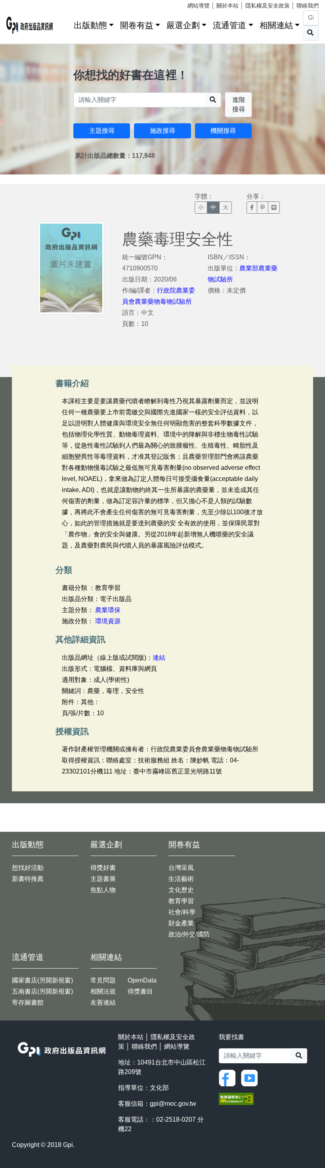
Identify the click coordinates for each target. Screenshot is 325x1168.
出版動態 (90, 25)
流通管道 (229, 25)
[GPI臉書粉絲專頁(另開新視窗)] (229, 1077)
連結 (159, 657)
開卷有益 (136, 25)
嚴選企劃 (183, 25)
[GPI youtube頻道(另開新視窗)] (251, 1077)
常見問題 (103, 980)
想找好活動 (28, 867)
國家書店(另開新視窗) (42, 980)
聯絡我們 (307, 5)
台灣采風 (181, 867)
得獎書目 (140, 991)
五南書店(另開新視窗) (42, 991)
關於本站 (227, 5)
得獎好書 (103, 867)
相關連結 (276, 25)
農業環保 (107, 610)
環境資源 (107, 621)
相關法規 (103, 991)
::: (65, 23)
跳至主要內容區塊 (22, 4)
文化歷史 (181, 890)
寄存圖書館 (28, 1002)
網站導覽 (198, 5)
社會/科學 (181, 912)
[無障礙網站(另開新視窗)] (236, 1098)
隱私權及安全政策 (267, 5)
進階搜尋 (238, 104)
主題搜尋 (102, 130)
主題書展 (103, 878)
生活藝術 (181, 878)
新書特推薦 (28, 878)
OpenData (142, 980)
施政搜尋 (162, 130)
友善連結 (103, 1002)
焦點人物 (103, 890)
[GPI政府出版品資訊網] (29, 25)
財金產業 (181, 923)
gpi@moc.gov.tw (173, 1103)
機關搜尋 (223, 130)
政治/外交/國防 (189, 934)
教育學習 (181, 901)
